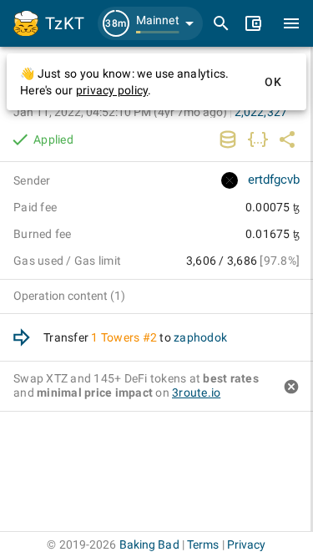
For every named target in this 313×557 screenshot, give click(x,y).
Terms (203, 544)
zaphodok (200, 337)
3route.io (196, 392)
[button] (150, 23)
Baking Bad (149, 544)
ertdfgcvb (274, 179)
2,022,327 (261, 112)
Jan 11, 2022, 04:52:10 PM (120, 112)
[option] (156, 338)
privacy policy (112, 90)
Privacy (246, 544)
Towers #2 (129, 337)
